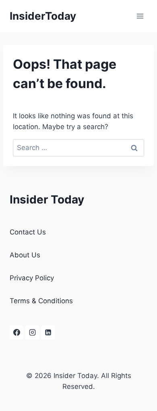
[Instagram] (32, 332)
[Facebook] (16, 332)
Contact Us (28, 232)
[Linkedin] (48, 332)
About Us (25, 255)
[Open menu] (139, 16)
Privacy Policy (32, 278)
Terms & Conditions (41, 301)
